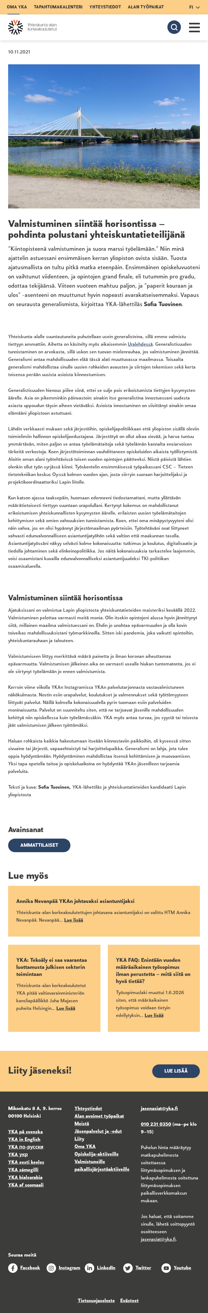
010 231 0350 (156, 1124)
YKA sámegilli (23, 1170)
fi (191, 7)
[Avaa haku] (174, 27)
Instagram (69, 1268)
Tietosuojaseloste (96, 1301)
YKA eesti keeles (26, 1162)
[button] (194, 27)
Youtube (182, 1268)
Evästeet (129, 1301)
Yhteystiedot (105, 7)
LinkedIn (106, 1268)
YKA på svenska (25, 1132)
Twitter (143, 1268)
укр (23, 1155)
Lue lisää (176, 1071)
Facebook (30, 1268)
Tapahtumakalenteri (58, 7)
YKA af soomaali (26, 1185)
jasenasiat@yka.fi (158, 1239)
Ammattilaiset (39, 845)
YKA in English (24, 1139)
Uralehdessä (140, 344)
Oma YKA (17, 7)
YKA (13, 1147)
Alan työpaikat (146, 7)
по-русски (31, 1147)
